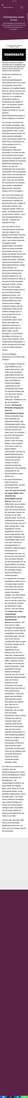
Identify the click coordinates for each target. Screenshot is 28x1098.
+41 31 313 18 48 (7, 1025)
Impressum (5, 1090)
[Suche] (24, 7)
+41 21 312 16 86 (7, 1052)
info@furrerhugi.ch (7, 1027)
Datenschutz (12, 1090)
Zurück (4, 858)
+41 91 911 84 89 (7, 1067)
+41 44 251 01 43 (7, 1038)
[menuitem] (13, 1)
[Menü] (21, 7)
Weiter (23, 858)
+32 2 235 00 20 (7, 1083)
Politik (16, 47)
